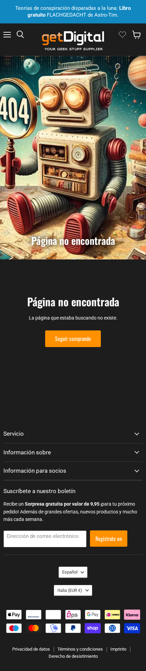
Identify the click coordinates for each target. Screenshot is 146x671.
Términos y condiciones (80, 649)
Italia (69, 590)
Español (69, 572)
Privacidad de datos (31, 649)
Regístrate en (108, 538)
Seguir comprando (73, 338)
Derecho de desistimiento (73, 656)
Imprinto (118, 649)
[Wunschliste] (122, 34)
